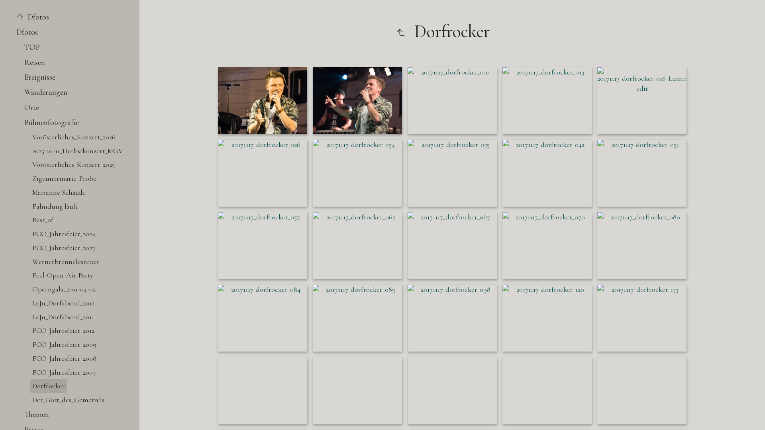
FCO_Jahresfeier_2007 (64, 372)
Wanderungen (45, 92)
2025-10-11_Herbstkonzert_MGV (77, 151)
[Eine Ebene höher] (400, 31)
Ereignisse (39, 77)
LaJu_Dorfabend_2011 (63, 317)
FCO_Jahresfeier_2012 (63, 330)
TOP (32, 47)
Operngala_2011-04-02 (64, 289)
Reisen (34, 62)
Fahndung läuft (55, 206)
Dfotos (37, 17)
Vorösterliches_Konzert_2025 (73, 164)
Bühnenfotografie (51, 122)
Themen (36, 414)
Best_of (42, 219)
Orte (31, 107)
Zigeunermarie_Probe (64, 178)
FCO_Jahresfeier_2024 (63, 233)
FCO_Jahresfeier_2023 (63, 247)
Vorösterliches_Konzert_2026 (74, 137)
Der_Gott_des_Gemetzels (68, 399)
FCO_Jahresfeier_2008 (64, 358)
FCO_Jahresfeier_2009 (64, 344)
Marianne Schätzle (59, 192)
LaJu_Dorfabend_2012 (63, 303)
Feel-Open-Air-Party (62, 275)
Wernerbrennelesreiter (66, 261)
